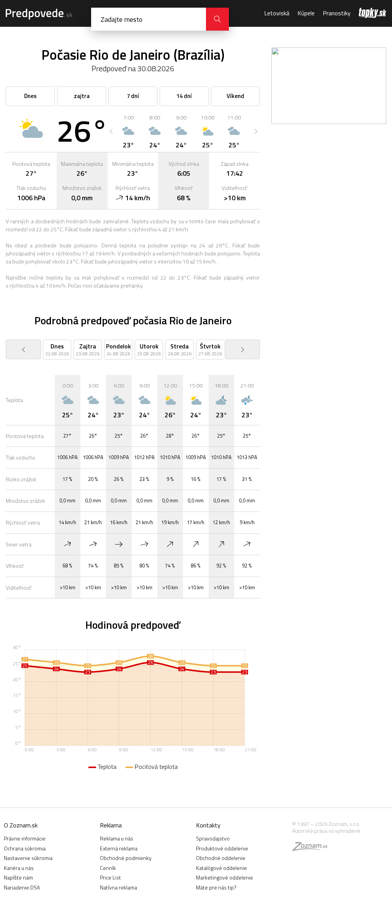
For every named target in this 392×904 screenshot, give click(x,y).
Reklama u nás (116, 838)
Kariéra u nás (19, 868)
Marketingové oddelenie (224, 877)
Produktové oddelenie (222, 848)
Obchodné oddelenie (220, 858)
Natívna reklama (118, 887)
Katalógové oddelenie (221, 868)
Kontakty (208, 825)
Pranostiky (337, 13)
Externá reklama (118, 848)
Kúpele (306, 13)
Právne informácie (25, 838)
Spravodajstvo (213, 838)
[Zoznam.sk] (312, 848)
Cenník (108, 868)
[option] (128, 131)
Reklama (111, 825)
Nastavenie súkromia (28, 858)
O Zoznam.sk (21, 825)
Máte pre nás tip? (216, 887)
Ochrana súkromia (25, 848)
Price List (110, 877)
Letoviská (276, 13)
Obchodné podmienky (126, 858)
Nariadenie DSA (22, 887)
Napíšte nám (18, 877)
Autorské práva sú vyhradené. (326, 831)
